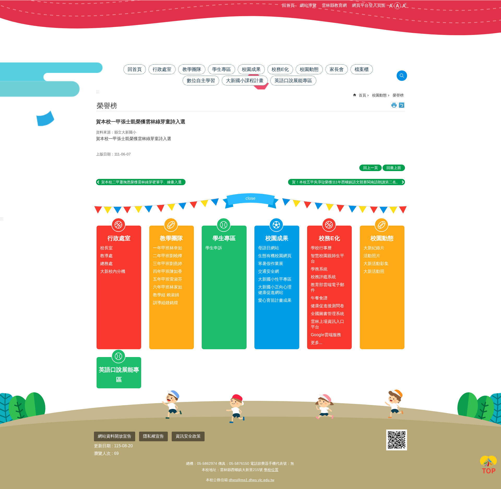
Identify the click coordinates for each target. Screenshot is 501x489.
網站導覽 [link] (308, 5)
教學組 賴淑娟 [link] (166, 295)
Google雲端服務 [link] (326, 335)
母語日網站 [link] (268, 248)
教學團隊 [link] (191, 69)
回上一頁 (370, 168)
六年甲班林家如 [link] (167, 287)
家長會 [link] (337, 69)
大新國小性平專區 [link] (274, 279)
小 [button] (391, 6)
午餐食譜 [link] (319, 298)
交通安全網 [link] (268, 271)
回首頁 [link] (288, 5)
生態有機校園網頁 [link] (274, 255)
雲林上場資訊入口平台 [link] (327, 324)
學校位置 (271, 470)
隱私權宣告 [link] (153, 436)
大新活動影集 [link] (376, 263)
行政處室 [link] (162, 69)
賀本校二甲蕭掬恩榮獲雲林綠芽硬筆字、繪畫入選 (141, 182)
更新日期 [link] (102, 446)
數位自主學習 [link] (201, 80)
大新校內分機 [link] (112, 271)
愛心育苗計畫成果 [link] (274, 300)
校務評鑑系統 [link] (323, 277)
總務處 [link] (106, 263)
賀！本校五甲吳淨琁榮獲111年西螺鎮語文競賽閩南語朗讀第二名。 (346, 182)
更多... (316, 342)
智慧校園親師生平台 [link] (327, 258)
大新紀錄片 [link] (373, 248)
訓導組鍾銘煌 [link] (165, 302)
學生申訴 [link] (213, 248)
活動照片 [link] (371, 255)
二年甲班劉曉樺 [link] (167, 255)
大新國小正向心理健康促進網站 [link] (274, 290)
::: (1, 218)
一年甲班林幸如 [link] (167, 248)
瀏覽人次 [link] (102, 453)
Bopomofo (401, 105)
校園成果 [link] (251, 69)
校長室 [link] (106, 248)
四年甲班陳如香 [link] (167, 271)
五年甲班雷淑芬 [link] (167, 279)
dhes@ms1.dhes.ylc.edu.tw (251, 480)
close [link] (250, 198)
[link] (396, 440)
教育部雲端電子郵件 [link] (327, 287)
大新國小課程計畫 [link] (245, 80)
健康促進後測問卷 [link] (327, 306)
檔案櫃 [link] (362, 69)
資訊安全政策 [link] (188, 436)
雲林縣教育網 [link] (334, 5)
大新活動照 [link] (373, 271)
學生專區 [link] (221, 69)
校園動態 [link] (309, 69)
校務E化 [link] (280, 69)
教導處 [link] (106, 255)
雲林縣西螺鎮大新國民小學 (250, 46)
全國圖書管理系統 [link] (327, 313)
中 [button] (397, 5)
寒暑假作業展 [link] (270, 263)
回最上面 (488, 465)
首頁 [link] (362, 95)
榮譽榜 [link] (398, 95)
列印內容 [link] (394, 105)
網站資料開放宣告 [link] (114, 436)
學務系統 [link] (319, 269)
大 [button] (404, 6)
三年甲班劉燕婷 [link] (167, 263)
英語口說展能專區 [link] (293, 80)
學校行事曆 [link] (321, 248)
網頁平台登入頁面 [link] (368, 5)
